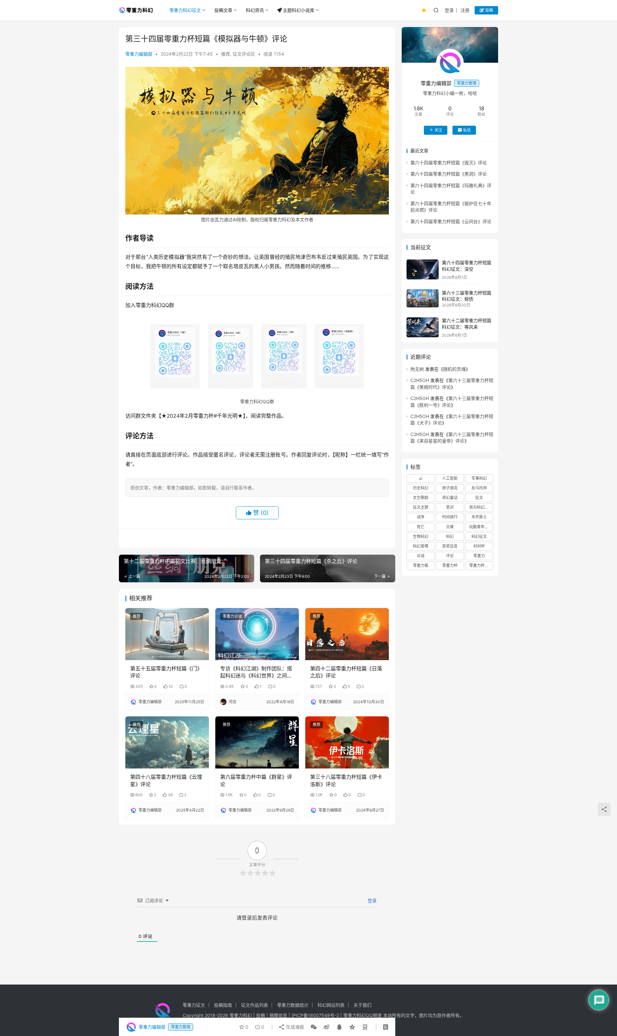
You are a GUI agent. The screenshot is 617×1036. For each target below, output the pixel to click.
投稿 (488, 10)
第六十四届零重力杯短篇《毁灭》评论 (448, 162)
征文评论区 (244, 54)
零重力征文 (194, 1005)
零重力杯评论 (480, 565)
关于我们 (362, 1005)
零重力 (479, 555)
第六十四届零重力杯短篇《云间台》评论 (450, 221)
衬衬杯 (479, 545)
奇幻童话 (450, 497)
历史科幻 (420, 487)
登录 (449, 10)
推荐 (225, 54)
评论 (450, 555)
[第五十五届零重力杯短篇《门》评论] (167, 634)
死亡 (421, 526)
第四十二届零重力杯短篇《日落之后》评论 (346, 672)
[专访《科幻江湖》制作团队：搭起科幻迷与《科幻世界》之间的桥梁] (257, 634)
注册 (465, 10)
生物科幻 (420, 536)
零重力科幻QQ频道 (362, 1015)
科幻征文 (479, 536)
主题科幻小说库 (298, 10)
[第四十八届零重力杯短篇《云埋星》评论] (167, 742)
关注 (438, 129)
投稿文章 (223, 10)
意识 (450, 507)
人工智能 (450, 478)
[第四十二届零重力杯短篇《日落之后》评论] (347, 634)
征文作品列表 (254, 1005)
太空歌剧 (420, 497)
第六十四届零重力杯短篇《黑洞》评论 (448, 174)
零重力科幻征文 (185, 10)
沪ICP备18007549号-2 (315, 1015)
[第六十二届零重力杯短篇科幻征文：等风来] (423, 327)
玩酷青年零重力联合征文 (481, 526)
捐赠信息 (278, 1015)
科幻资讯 (255, 10)
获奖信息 (450, 545)
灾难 (450, 526)
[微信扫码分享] (313, 1027)
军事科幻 (479, 478)
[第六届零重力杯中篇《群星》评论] (257, 742)
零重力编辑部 (138, 54)
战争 (421, 516)
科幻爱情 (420, 545)
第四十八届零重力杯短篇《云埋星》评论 (166, 780)
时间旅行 (450, 516)
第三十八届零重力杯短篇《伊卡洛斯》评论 (346, 780)
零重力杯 (450, 565)
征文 (479, 497)
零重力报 (420, 565)
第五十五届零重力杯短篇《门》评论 (166, 672)
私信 (467, 129)
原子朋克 (450, 487)
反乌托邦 (479, 487)
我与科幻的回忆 (481, 507)
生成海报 (294, 1027)
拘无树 (417, 368)
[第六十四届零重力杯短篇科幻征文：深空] (423, 269)
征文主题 (420, 507)
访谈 (421, 555)
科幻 (450, 536)
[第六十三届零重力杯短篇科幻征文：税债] (423, 298)
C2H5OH (419, 380)
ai (420, 478)
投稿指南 (223, 1005)
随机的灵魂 (454, 368)
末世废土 (479, 516)
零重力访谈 (232, 616)
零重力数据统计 (292, 1005)
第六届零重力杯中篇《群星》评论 (256, 780)
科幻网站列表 (330, 1005)
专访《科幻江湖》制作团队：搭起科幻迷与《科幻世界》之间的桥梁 (256, 672)
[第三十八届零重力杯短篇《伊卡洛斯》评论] (347, 742)
